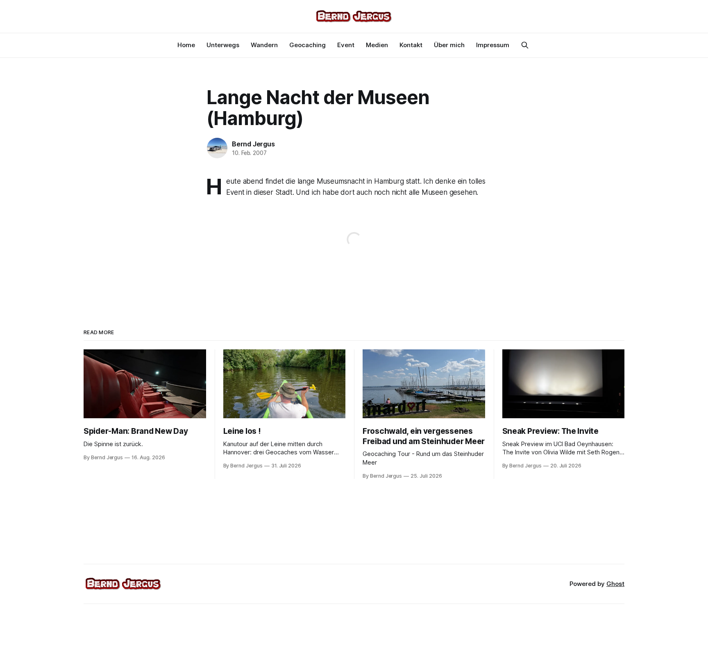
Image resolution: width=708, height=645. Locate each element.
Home (186, 45)
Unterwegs (222, 45)
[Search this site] (524, 45)
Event (345, 45)
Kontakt (410, 45)
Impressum (492, 45)
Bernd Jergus (253, 144)
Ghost (615, 584)
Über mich (449, 45)
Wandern (264, 45)
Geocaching (307, 45)
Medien (377, 45)
